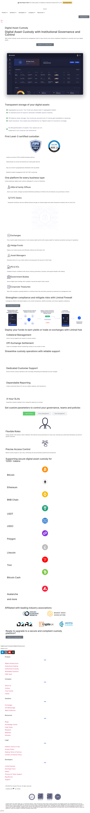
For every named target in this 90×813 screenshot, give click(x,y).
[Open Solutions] (15, 12)
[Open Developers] (25, 12)
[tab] (29, 413)
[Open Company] (34, 12)
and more (12, 599)
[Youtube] (9, 652)
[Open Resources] (44, 12)
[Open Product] (7, 12)
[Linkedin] (2, 652)
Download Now (67, 2)
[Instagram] (13, 652)
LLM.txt (2, 810)
